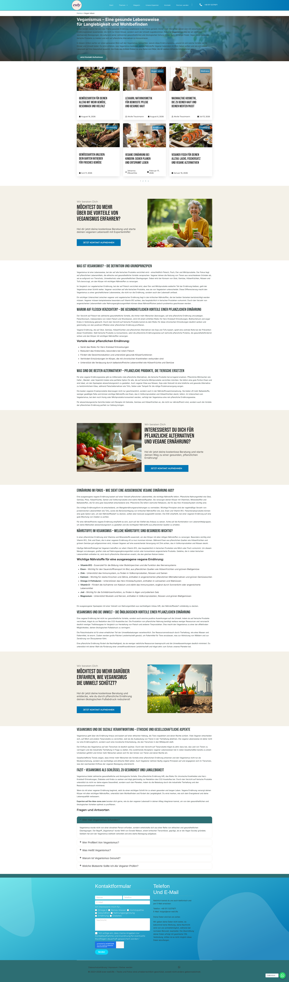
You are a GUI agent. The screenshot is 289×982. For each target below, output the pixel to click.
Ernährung (112, 71)
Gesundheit (104, 913)
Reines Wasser (118, 910)
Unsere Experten (152, 5)
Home (79, 13)
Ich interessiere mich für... (108, 907)
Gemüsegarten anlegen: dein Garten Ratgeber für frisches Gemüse (92, 159)
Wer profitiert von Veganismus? (100, 842)
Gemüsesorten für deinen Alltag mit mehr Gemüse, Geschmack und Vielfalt (93, 102)
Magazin (136, 5)
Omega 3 (102, 910)
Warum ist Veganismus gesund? (101, 858)
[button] (144, 820)
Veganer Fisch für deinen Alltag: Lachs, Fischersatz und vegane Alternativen (186, 159)
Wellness (205, 71)
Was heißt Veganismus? (96, 850)
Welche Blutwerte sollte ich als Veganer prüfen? (110, 865)
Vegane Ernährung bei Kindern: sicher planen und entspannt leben (137, 159)
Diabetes (117, 916)
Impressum (113, 967)
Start (111, 5)
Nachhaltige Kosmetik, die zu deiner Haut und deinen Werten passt (184, 102)
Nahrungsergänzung (124, 913)
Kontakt (167, 5)
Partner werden (182, 5)
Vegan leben (157, 71)
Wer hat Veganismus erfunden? (101, 819)
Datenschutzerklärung (97, 967)
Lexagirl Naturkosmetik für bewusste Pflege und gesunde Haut (138, 102)
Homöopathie (137, 910)
